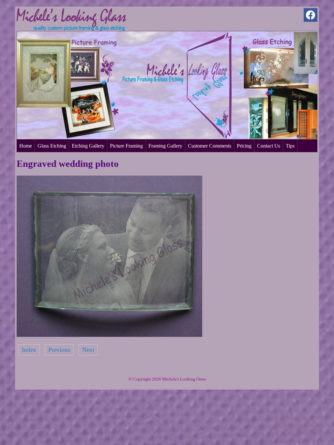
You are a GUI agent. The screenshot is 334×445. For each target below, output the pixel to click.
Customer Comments (209, 146)
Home (25, 146)
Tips (290, 146)
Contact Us (268, 146)
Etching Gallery (88, 146)
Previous (59, 349)
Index (29, 349)
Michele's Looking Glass (184, 379)
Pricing (244, 146)
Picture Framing (126, 146)
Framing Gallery (165, 146)
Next (88, 349)
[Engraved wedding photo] (109, 334)
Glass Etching (52, 146)
